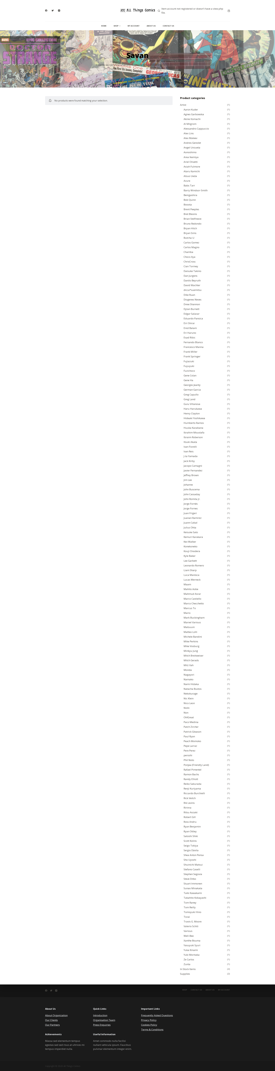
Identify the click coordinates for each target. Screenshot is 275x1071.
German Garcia (192, 389)
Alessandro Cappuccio (196, 128)
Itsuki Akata (190, 442)
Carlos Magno (191, 247)
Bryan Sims (190, 233)
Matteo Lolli (190, 632)
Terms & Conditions (152, 1029)
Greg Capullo (191, 394)
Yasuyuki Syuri (192, 945)
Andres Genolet (192, 142)
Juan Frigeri (190, 513)
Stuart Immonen (193, 883)
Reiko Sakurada (192, 783)
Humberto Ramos (194, 423)
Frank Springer (192, 356)
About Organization (56, 1015)
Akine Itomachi (192, 119)
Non (186, 712)
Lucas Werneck (192, 579)
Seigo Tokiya (191, 845)
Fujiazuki (189, 361)
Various (188, 931)
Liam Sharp (190, 570)
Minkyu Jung (191, 650)
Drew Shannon (192, 304)
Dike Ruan (189, 294)
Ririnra (187, 807)
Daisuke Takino (192, 271)
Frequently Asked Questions (157, 1015)
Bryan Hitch (190, 228)
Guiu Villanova (192, 404)
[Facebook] (46, 10)
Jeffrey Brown (191, 475)
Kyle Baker (190, 555)
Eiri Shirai (189, 323)
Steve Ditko (190, 878)
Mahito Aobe (191, 589)
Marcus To (190, 608)
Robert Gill (190, 817)
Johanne (188, 484)
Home (103, 26)
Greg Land (189, 399)
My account (224, 990)
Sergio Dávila (191, 850)
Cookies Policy (149, 1024)
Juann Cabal (190, 522)
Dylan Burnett (191, 309)
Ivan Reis (189, 451)
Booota (188, 204)
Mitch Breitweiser (193, 655)
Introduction (100, 1015)
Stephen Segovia (193, 874)
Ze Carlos (189, 959)
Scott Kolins (190, 840)
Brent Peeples (191, 209)
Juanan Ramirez (193, 518)
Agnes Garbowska (194, 114)
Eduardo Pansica (193, 318)
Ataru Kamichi (192, 171)
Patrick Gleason (192, 731)
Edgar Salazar (192, 313)
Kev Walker (190, 541)
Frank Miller (190, 351)
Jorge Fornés (191, 503)
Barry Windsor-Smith (196, 190)
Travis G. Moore (193, 921)
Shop (116, 26)
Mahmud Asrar (192, 593)
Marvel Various (192, 622)
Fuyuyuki (189, 366)
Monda (188, 670)
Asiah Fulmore (192, 166)
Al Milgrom (190, 124)
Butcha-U (189, 237)
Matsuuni (189, 627)
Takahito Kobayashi (195, 897)
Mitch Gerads (191, 660)
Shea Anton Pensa (194, 855)
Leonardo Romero (194, 565)
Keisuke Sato (191, 532)
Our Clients (51, 1020)
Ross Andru (190, 821)
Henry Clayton (192, 413)
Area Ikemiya (191, 157)
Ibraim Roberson (193, 437)
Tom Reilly (190, 907)
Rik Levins (189, 803)
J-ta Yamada (191, 456)
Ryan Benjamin (192, 826)
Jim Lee (188, 480)
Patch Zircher (191, 726)
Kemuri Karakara (193, 537)
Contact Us (168, 26)
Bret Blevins (190, 214)
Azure (187, 180)
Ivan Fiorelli (190, 446)
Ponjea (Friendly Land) (196, 765)
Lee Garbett (190, 560)
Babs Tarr (189, 185)
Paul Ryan (189, 736)
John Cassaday (192, 494)
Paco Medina (191, 722)
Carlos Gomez (191, 242)
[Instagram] (59, 10)
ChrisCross (190, 261)
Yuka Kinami (191, 950)
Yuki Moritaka (192, 954)
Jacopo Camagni (193, 465)
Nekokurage (191, 693)
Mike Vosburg (191, 646)
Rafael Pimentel (192, 769)
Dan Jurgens (190, 275)
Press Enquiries (102, 1024)
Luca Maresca (191, 575)
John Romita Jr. (192, 499)
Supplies (185, 973)
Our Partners (52, 1024)
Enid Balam (190, 328)
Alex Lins (189, 133)
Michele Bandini (193, 636)
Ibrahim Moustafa (194, 432)
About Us (151, 26)
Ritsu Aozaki (191, 812)
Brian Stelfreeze (192, 218)
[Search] (159, 11)
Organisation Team (104, 1020)
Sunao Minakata (193, 888)
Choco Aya (189, 256)
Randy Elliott (191, 779)
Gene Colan (190, 375)
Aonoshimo (190, 152)
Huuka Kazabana (193, 427)
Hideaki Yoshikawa (194, 418)
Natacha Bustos (193, 688)
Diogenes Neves (192, 299)
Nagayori (189, 674)
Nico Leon (189, 703)
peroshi (188, 755)
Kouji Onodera (192, 551)
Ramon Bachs (191, 774)
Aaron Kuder (191, 109)
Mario (187, 613)
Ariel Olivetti (191, 161)
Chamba (188, 252)
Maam (187, 584)
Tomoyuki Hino (192, 912)
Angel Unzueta (192, 147)
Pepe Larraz (190, 745)
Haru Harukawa (193, 408)
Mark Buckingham (194, 617)
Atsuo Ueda (190, 176)
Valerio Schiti (191, 926)
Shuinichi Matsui (193, 864)
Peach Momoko (192, 741)
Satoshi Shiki (191, 836)
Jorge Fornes (191, 508)
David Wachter (192, 285)
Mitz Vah (189, 665)
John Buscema (192, 489)
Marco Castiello (192, 598)
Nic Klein (189, 698)
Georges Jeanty (192, 385)
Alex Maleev (190, 138)
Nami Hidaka (191, 684)
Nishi (186, 708)
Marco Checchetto (194, 603)
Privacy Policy (149, 1020)
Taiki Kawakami (193, 893)
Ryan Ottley (190, 831)
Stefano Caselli (192, 869)
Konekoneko (190, 546)
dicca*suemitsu (193, 290)
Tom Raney (190, 902)
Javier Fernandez (193, 470)
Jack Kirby (189, 461)
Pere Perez (189, 750)
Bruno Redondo (192, 223)
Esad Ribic (189, 337)
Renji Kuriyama (192, 788)
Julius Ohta (190, 527)
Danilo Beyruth (192, 280)
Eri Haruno (190, 332)
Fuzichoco (189, 370)
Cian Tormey (191, 266)
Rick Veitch (190, 798)
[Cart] (229, 11)
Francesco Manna (194, 347)
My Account (134, 26)
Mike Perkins (191, 641)
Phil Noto (189, 760)
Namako (188, 679)
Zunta (187, 964)
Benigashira (190, 195)
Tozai (187, 916)
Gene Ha (188, 380)
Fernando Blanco (193, 342)
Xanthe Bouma (192, 940)
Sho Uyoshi (190, 859)
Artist (183, 104)
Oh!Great (189, 717)
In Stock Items (188, 969)
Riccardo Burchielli (194, 793)
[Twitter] (53, 10)
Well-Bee (189, 935)
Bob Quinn (190, 199)
